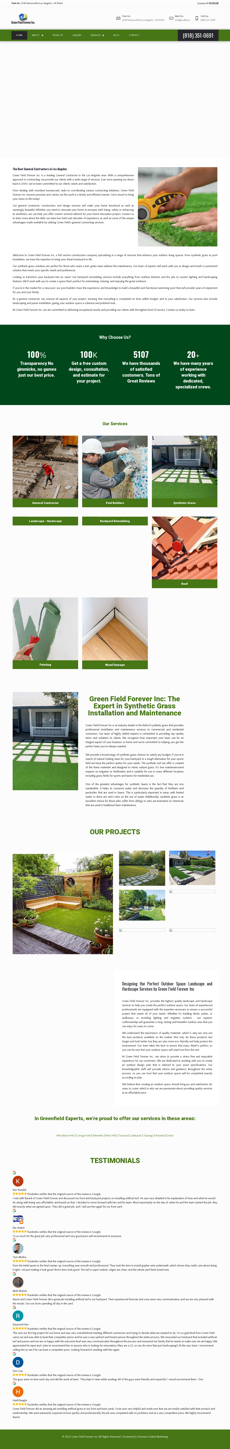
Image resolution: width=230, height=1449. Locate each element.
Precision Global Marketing (153, 1436)
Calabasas (135, 1135)
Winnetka (97, 1135)
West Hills (111, 1135)
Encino (170, 1135)
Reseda (160, 1135)
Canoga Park (83, 1135)
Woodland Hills (65, 1135)
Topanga (148, 1135)
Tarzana (123, 1135)
